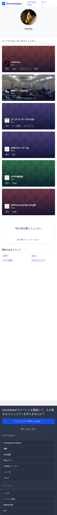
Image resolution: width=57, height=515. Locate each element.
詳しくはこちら (28, 429)
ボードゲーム (28, 126)
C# (13, 155)
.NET (36, 69)
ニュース (7, 472)
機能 (5, 448)
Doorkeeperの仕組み (12, 443)
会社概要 (7, 454)
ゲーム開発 (16, 97)
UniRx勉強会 (17, 176)
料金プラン (8, 460)
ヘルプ (6, 493)
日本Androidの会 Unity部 (23, 205)
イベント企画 (9, 499)
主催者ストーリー (11, 466)
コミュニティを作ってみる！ (28, 421)
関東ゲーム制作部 (19, 90)
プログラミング (25, 69)
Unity (14, 183)
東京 (7, 69)
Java (14, 69)
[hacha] (28, 34)
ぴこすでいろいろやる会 (22, 119)
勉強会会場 (8, 505)
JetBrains (16, 62)
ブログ (6, 478)
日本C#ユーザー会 (20, 148)
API (5, 510)
